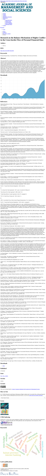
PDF (4, 365)
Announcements (8, 22)
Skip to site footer (23, 0)
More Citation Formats (5, 397)
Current (4, 14)
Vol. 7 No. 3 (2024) (7, 33)
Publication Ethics (8, 24)
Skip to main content (4, 0)
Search (2, 27)
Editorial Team (8, 21)
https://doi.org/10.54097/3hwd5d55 (7, 50)
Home (4, 31)
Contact (4, 25)
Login (4, 29)
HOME (4, 13)
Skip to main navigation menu (14, 0)
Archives (4, 15)
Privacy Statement (8, 23)
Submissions (5, 17)
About (4, 19)
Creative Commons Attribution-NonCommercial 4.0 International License (26, 389)
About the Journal (8, 20)
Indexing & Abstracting (7, 16)
